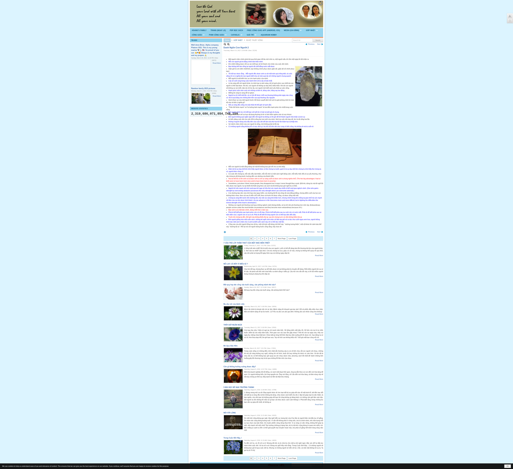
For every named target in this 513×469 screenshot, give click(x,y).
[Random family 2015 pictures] (201, 98)
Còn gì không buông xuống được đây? (240, 367)
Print (225, 232)
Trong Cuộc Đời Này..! (233, 438)
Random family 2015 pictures (203, 88)
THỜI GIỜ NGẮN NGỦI (233, 325)
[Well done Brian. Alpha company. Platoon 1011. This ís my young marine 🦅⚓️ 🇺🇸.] (201, 72)
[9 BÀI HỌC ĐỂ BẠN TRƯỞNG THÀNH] (233, 399)
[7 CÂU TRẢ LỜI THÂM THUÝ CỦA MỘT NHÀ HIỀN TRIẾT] (233, 252)
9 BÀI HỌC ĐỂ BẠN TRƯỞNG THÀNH (239, 387)
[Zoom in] (225, 44)
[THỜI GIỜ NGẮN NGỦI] (233, 334)
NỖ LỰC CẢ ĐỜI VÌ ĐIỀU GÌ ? (236, 264)
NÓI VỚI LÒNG (230, 413)
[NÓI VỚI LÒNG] (233, 422)
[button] (293, 30)
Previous (311, 44)
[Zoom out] (228, 44)
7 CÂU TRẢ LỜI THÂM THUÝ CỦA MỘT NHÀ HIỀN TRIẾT (247, 243)
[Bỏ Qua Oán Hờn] (233, 355)
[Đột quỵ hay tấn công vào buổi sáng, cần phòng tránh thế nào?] (233, 293)
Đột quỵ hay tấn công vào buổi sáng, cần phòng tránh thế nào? (250, 285)
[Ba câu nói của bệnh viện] (233, 313)
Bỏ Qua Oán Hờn (231, 346)
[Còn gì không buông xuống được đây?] (233, 376)
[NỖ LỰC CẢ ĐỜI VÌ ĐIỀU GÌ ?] (233, 273)
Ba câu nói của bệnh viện (234, 304)
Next (318, 44)
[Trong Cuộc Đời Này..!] (233, 447)
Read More (217, 63)
